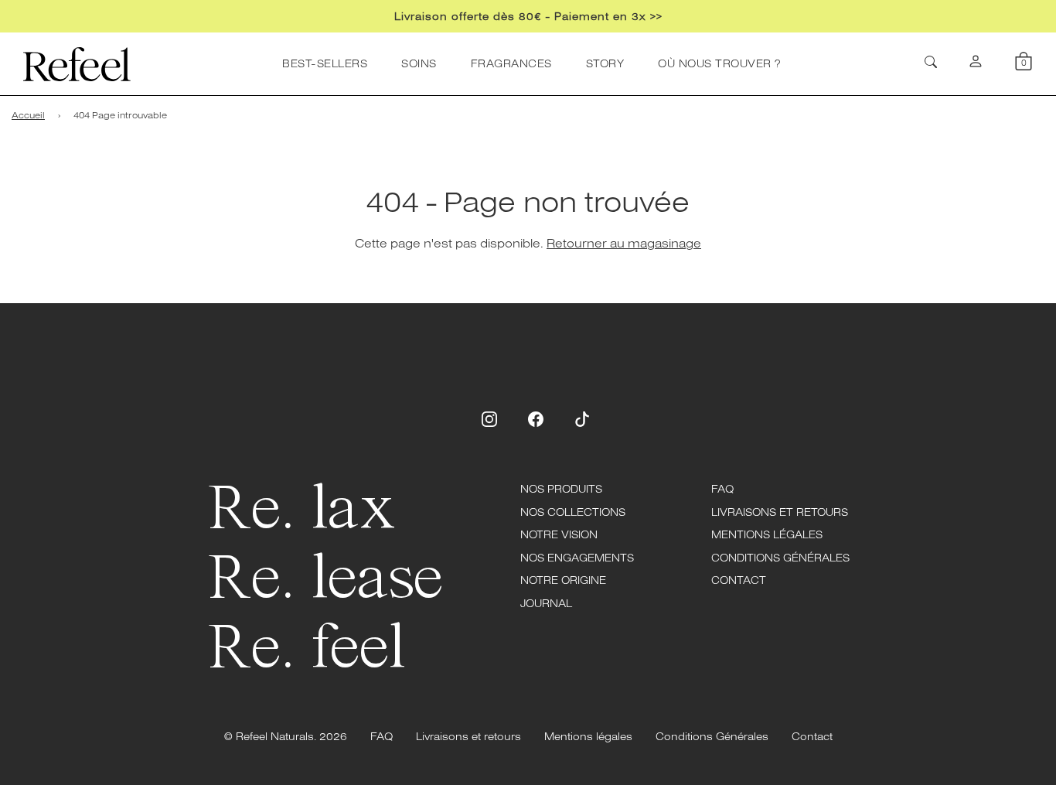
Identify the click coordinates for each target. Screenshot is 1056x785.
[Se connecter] (975, 64)
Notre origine (563, 580)
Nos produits (561, 489)
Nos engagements (577, 558)
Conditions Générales (780, 558)
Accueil (28, 115)
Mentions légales (767, 534)
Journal (546, 603)
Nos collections (572, 512)
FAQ (722, 489)
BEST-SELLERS (324, 63)
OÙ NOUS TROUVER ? (719, 63)
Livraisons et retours (779, 512)
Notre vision (559, 534)
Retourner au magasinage (624, 243)
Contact (738, 580)
